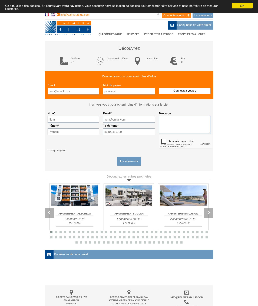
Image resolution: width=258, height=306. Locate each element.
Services (133, 34)
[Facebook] (158, 15)
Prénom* (53, 125)
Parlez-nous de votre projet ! (194, 24)
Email (51, 85)
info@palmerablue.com (74, 14)
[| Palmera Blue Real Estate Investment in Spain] (68, 34)
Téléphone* (110, 125)
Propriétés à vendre (158, 34)
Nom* (51, 113)
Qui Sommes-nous (110, 34)
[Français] (47, 14)
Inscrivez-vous (203, 15)
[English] (53, 14)
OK (242, 5)
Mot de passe (112, 85)
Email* (107, 113)
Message (165, 113)
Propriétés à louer (191, 34)
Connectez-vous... (175, 15)
